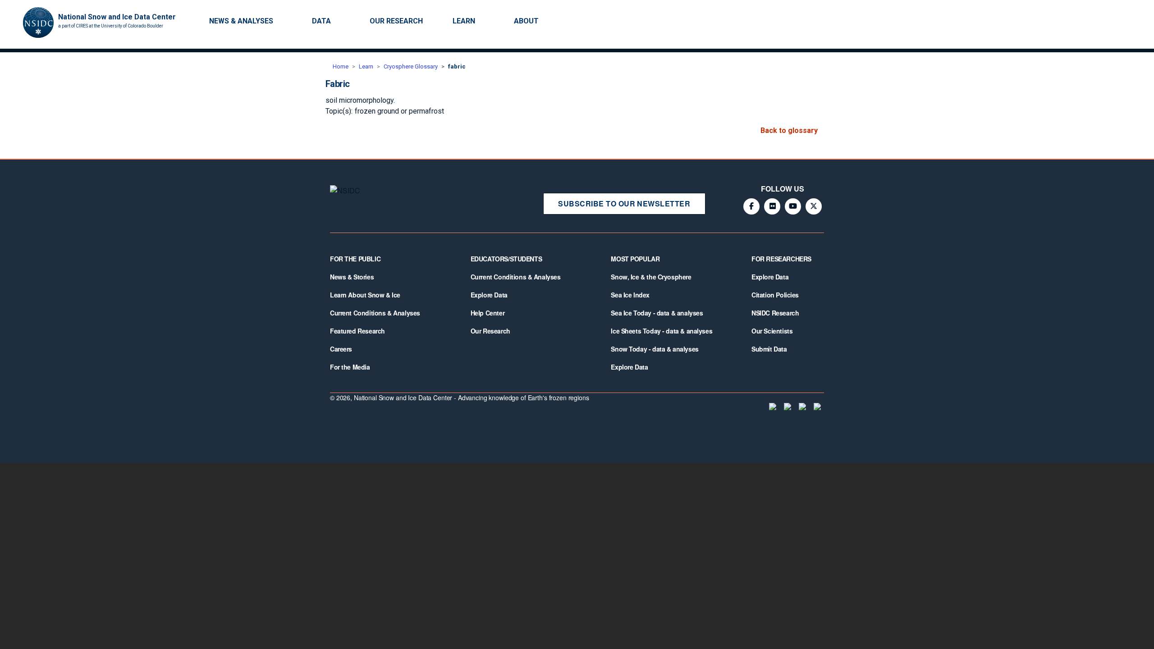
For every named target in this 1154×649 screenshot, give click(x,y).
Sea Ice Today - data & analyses (657, 312)
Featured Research (357, 330)
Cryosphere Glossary (411, 66)
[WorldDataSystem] (772, 406)
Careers (341, 348)
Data (321, 21)
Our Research (396, 21)
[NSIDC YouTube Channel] (793, 206)
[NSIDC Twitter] (814, 206)
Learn (464, 21)
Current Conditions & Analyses (375, 312)
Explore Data (489, 294)
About (526, 21)
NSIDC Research (775, 312)
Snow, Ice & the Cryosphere (651, 276)
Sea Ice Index (630, 294)
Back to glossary (789, 130)
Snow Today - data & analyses (654, 348)
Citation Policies (775, 294)
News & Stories (352, 276)
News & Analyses (241, 21)
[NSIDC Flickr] (772, 206)
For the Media (350, 366)
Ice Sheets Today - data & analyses (661, 330)
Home (340, 66)
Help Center (487, 312)
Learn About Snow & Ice (365, 294)
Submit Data (769, 348)
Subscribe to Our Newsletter (624, 203)
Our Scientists (771, 330)
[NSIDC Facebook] (751, 206)
